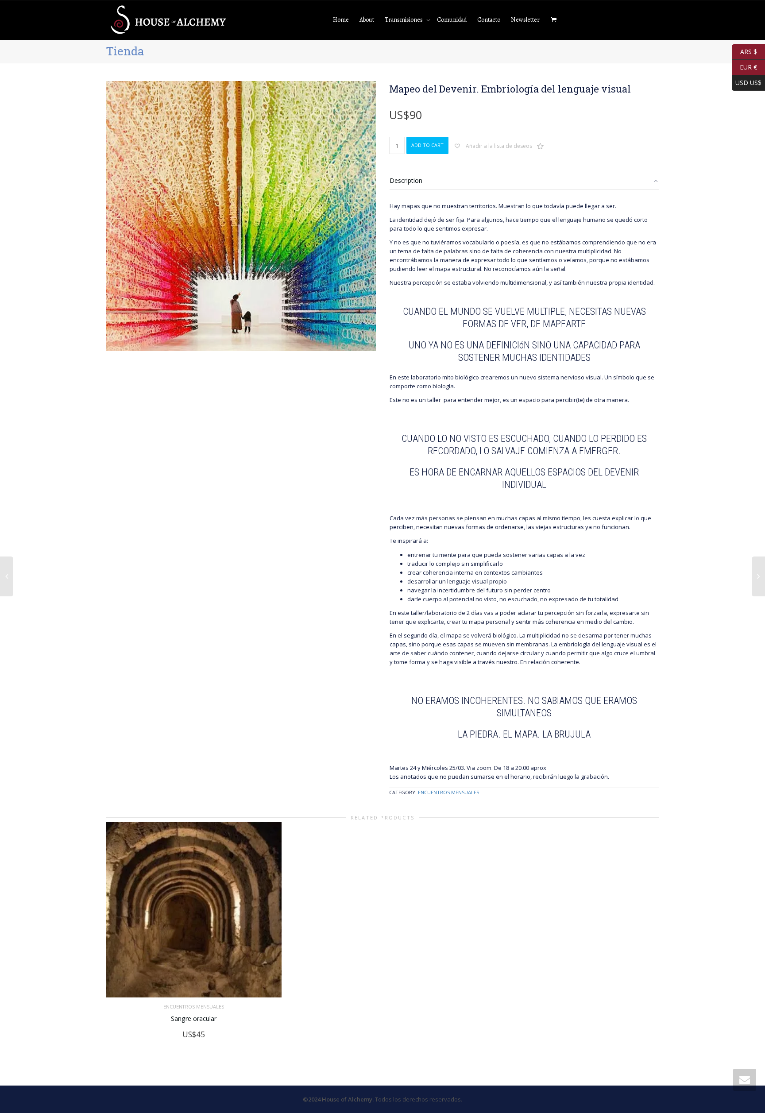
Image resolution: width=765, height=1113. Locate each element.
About (366, 19)
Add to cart (427, 145)
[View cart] (553, 19)
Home (341, 19)
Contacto (488, 19)
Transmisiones (404, 19)
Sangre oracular (193, 1018)
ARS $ (744, 51)
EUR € (744, 66)
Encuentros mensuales (448, 792)
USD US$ (746, 82)
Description (406, 180)
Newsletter (525, 19)
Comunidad (452, 19)
